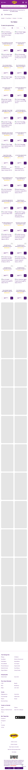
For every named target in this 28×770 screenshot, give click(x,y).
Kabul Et (9, 768)
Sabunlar (14, 18)
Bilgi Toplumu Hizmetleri (14, 746)
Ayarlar (18, 768)
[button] (11, 50)
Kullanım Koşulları (14, 744)
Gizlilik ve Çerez (14, 741)
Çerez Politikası (13, 765)
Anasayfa (2, 18)
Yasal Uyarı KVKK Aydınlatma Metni (14, 749)
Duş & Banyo (8, 18)
